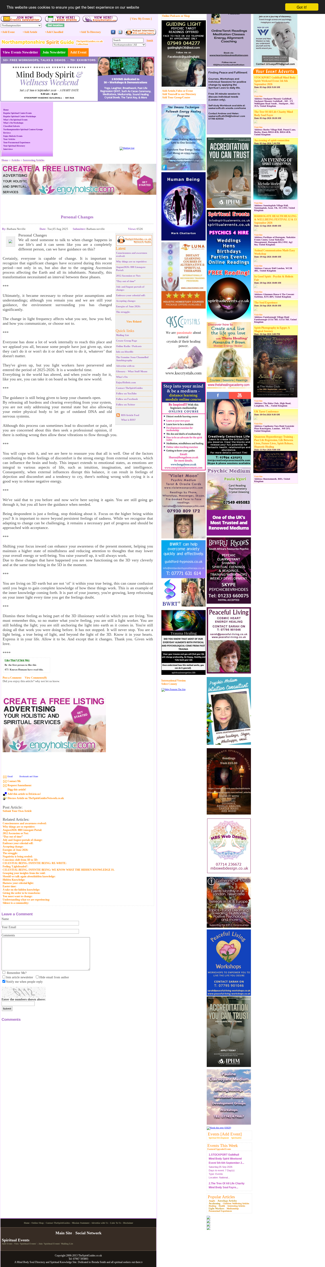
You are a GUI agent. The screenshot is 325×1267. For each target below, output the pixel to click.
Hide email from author (54, 977)
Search (150, 40)
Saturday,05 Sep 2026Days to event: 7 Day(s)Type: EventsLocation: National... (226, 1159)
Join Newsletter (54, 52)
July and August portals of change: (22, 839)
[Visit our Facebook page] (113, 34)
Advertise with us (125, 365)
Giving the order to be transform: (21, 893)
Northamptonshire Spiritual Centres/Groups (23, 129)
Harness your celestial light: (18, 883)
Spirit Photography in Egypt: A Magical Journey (272, 329)
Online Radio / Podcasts (128, 346)
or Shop (185, 15)
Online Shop (37, 1259)
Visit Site (258, 96)
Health (222, 1206)
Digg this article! (17, 789)
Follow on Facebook (127, 399)
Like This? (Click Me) (17, 660)
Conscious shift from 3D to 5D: (20, 859)
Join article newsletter (19, 977)
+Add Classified (54, 32)
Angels (212, 1201)
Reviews (7, 133)
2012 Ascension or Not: (128, 275)
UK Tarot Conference (266, 411)
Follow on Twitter (125, 404)
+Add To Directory (90, 32)
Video (179, 90)
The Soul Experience (265, 302)
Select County (169, 683)
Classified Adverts (11, 126)
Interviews (8, 149)
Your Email (9, 927)
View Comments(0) (36, 677)
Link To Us (115, 1259)
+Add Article (30, 32)
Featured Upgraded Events (219, 1149)
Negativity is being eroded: (18, 856)
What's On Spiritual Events (15, 120)
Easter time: (9, 886)
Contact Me (14, 781)
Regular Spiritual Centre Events (17, 113)
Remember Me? (17, 973)
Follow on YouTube (126, 393)
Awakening (214, 1203)
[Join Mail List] (127, 148)
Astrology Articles (227, 1200)
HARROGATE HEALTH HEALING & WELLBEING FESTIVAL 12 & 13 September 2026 (275, 219)
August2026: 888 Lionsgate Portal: (22, 830)
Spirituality (236, 1138)
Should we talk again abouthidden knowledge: (29, 876)
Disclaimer (128, 1259)
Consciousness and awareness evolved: (25, 823)
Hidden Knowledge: (14, 879)
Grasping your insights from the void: (24, 873)
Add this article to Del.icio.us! (24, 794)
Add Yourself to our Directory (179, 94)
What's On (122, 377)
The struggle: (123, 312)
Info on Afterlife (124, 351)
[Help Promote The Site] (173, 689)
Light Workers (216, 1208)
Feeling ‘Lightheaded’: (15, 866)
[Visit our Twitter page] (120, 34)
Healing (212, 1206)
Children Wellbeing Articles (236, 1203)
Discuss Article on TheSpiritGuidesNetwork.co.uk (36, 798)
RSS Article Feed (130, 415)
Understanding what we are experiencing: (26, 899)
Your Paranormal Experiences (16, 142)
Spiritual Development (219, 1138)
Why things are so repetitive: (131, 261)
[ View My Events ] (141, 18)
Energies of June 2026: (128, 306)
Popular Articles (221, 1196)
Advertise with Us (99, 1259)
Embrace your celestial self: (130, 295)
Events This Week (222, 1145)
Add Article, (169, 90)
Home (6, 110)
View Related (133, 321)
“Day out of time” (126, 281)
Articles (15, 160)
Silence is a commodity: (16, 902)
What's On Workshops (13, 123)
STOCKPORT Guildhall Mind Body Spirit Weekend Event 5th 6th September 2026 (275, 81)
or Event (188, 90)
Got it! (302, 7)
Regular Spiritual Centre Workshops (19, 116)
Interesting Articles (236, 1206)
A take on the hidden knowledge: (21, 889)
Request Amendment (19, 785)
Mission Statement (80, 1259)
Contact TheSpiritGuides (129, 388)
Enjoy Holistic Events (13, 136)
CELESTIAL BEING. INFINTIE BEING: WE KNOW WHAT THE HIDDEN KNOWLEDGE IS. (59, 869)
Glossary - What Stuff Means (131, 371)
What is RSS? (128, 419)
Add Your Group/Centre (176, 97)
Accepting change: (126, 301)
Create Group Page (126, 340)
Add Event (78, 52)
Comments (8, 935)
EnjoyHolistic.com (126, 382)
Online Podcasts (171, 15)
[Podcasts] (140, 34)
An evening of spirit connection (271, 140)
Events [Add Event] (225, 1134)
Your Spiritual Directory (14, 146)
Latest (121, 248)
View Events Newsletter (20, 52)
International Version (173, 680)
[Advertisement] (77, 201)
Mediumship (233, 1208)
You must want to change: (17, 896)
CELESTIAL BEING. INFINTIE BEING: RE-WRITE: (35, 863)
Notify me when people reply (24, 981)
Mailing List (122, 335)
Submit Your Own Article (17, 811)
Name (5, 919)
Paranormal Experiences (220, 1211)
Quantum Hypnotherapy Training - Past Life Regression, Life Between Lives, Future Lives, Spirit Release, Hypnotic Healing (274, 441)
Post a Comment (12, 677)
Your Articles (9, 139)
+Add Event (8, 32)
